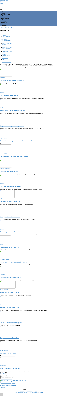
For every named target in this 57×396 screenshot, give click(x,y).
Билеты (3, 13)
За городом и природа (6, 40)
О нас (36, 391)
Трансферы (4, 22)
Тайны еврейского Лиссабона (10, 368)
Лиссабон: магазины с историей (11, 322)
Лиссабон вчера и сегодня (9, 171)
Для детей (4, 37)
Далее (4, 373)
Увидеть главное (5, 60)
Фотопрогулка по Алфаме (8, 353)
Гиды (3, 11)
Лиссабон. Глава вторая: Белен (10, 277)
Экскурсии (4, 25)
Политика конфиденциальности (20, 392)
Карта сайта (2, 387)
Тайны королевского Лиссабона (10, 232)
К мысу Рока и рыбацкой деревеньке (12, 110)
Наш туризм (5, 5)
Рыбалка (4, 21)
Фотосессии (4, 23)
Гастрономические (6, 36)
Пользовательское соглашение (36, 392)
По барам (4, 56)
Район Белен (5, 58)
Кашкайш (4, 44)
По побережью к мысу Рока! (9, 95)
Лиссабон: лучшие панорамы (10, 201)
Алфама (4, 35)
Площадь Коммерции (6, 55)
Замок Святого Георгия (7, 41)
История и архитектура (7, 43)
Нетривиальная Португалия (9, 247)
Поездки (4, 19)
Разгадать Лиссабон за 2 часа (10, 217)
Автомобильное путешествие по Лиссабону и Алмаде (18, 141)
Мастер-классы (5, 18)
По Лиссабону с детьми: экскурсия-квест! (14, 156)
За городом (4, 39)
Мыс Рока (4, 50)
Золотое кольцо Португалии (9, 307)
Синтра (3, 59)
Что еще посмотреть (6, 62)
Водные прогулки (6, 14)
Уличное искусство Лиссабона (10, 292)
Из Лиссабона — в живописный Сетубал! (14, 262)
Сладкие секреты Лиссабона (9, 338)
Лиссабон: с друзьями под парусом (12, 80)
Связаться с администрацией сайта (8, 385)
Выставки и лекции (6, 15)
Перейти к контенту (4, 0)
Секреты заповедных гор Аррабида (12, 126)
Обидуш (4, 54)
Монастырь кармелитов (7, 47)
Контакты (22, 391)
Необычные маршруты (7, 51)
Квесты (3, 17)
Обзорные (4, 52)
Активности (4, 33)
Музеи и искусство (6, 48)
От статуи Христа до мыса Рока (10, 186)
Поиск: (1, 9)
